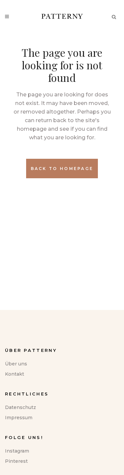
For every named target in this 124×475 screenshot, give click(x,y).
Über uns (16, 363)
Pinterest (16, 461)
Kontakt (14, 374)
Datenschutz (20, 407)
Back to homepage (62, 168)
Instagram (17, 451)
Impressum (18, 417)
